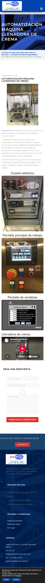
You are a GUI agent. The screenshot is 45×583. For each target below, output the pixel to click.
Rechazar (16, 579)
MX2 (38, 145)
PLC (38, 153)
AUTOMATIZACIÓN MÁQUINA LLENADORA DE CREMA (18, 79)
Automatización (7, 130)
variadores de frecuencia (27, 145)
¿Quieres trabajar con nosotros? (17, 561)
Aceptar (6, 579)
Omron (9, 148)
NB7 (33, 162)
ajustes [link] (18, 576)
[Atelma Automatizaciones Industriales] (12, 6)
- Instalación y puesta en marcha (19, 500)
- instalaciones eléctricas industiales (20, 504)
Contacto (22, 444)
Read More (10, 477)
